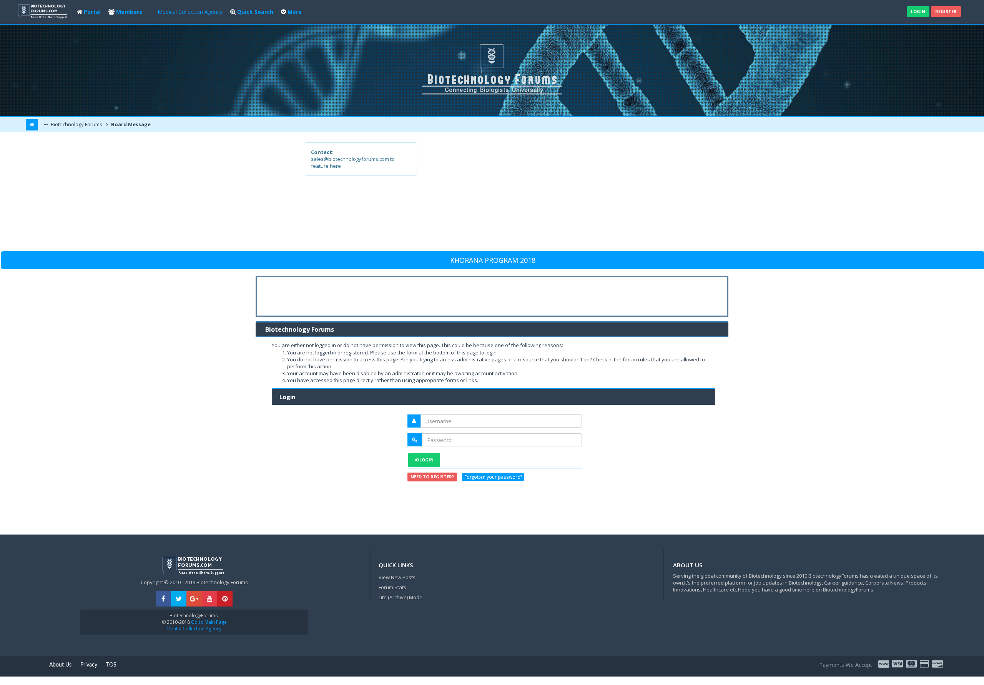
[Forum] (43, 10)
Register (946, 11)
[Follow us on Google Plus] (194, 599)
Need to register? (432, 477)
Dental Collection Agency (194, 628)
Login (918, 11)
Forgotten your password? (493, 477)
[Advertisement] (548, 196)
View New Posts (397, 577)
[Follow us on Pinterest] (225, 599)
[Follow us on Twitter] (178, 599)
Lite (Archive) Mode (400, 597)
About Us (60, 665)
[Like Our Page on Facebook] (163, 599)
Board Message (130, 124)
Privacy (88, 665)
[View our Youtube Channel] (209, 599)
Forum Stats (392, 587)
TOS (111, 665)
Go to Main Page (208, 622)
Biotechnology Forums (76, 124)
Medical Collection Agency (190, 11)
